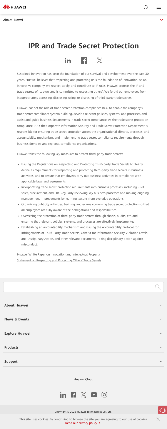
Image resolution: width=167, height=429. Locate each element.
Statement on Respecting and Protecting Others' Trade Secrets (59, 260)
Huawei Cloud (83, 379)
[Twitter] (99, 62)
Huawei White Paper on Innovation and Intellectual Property (58, 254)
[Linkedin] (68, 62)
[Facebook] (84, 62)
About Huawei (13, 20)
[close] (158, 419)
